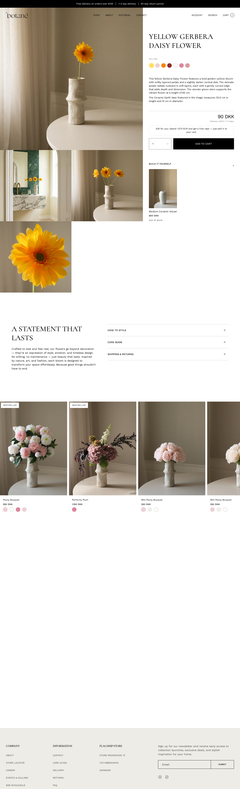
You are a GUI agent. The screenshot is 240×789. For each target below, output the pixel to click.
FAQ (55, 785)
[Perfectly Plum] (102, 449)
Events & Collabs (17, 777)
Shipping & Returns (121, 354)
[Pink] (74, 509)
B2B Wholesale (15, 785)
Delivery (58, 770)
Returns (58, 777)
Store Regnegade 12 (112, 755)
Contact (58, 755)
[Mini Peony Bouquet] (171, 449)
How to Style (117, 330)
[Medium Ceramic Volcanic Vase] (163, 188)
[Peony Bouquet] (33, 449)
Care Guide (115, 342)
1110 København (109, 763)
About (10, 755)
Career (10, 770)
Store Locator (15, 763)
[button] (97, 15)
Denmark (105, 770)
